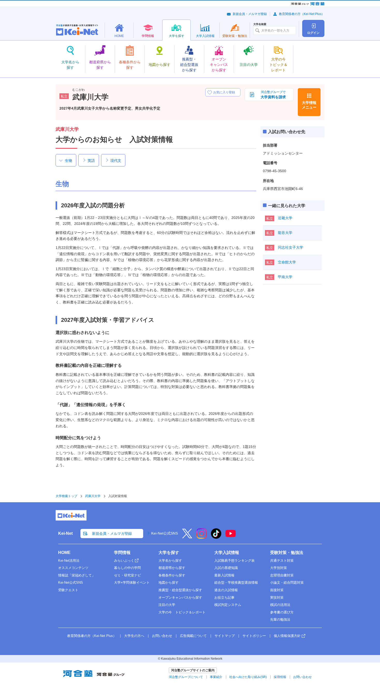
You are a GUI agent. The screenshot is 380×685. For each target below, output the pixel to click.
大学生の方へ (134, 636)
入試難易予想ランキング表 (234, 560)
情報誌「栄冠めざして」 (76, 575)
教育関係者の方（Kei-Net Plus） (301, 14)
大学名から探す (170, 560)
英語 (91, 160)
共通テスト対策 (282, 560)
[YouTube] (230, 537)
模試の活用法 (280, 605)
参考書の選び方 (282, 612)
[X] (187, 537)
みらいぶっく (124, 560)
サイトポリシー (254, 636)
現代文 (115, 160)
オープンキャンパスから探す (180, 597)
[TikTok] (216, 537)
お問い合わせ (162, 636)
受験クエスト (68, 590)
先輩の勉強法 (280, 619)
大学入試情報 (226, 552)
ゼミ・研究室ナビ (127, 575)
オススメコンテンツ (73, 568)
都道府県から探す (171, 568)
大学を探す (168, 552)
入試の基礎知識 (226, 568)
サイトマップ (225, 636)
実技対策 (277, 597)
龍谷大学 (285, 233)
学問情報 (122, 552)
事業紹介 (216, 677)
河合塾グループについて (186, 677)
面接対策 (277, 590)
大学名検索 (259, 24)
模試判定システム (227, 605)
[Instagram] (201, 537)
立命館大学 (287, 262)
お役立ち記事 (224, 597)
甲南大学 (285, 277)
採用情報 (280, 677)
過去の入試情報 (226, 590)
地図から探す (168, 582)
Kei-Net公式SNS (164, 533)
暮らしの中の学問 (127, 568)
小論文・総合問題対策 (287, 582)
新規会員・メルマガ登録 (250, 14)
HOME (64, 552)
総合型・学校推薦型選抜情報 (236, 582)
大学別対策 (278, 568)
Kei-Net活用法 (68, 560)
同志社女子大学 (290, 247)
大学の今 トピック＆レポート (182, 612)
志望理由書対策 (282, 575)
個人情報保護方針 (287, 636)
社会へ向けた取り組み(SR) (248, 677)
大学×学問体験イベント (132, 582)
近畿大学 (285, 218)
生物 (68, 160)
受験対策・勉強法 (286, 552)
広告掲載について (193, 636)
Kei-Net (65, 533)
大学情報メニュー (309, 105)
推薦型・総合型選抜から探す (180, 590)
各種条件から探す (171, 575)
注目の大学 (166, 605)
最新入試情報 (224, 575)
